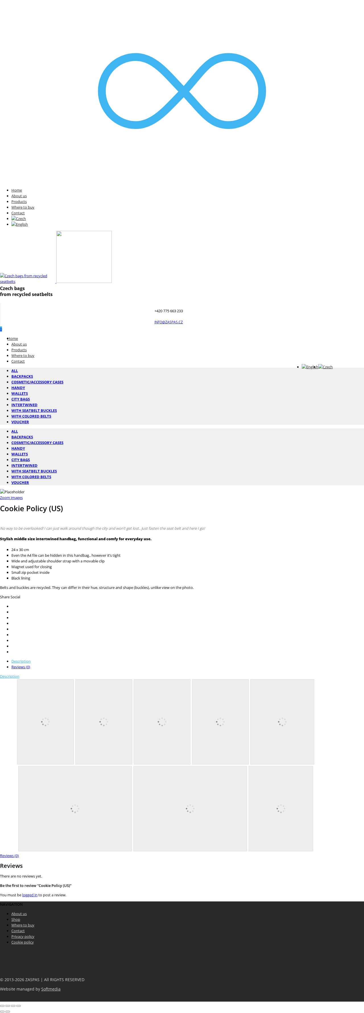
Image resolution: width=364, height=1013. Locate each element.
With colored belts (31, 416)
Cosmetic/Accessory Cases (37, 382)
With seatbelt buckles (34, 410)
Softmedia (51, 989)
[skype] (12, 651)
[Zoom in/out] (18, 1006)
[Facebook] (12, 612)
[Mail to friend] (12, 634)
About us (19, 195)
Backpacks (22, 376)
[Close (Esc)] (2, 1006)
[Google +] (12, 629)
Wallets (19, 393)
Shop (15, 919)
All (14, 370)
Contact (18, 212)
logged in (30, 894)
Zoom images (11, 497)
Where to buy (22, 207)
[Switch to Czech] (18, 218)
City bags (20, 399)
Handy (18, 387)
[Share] (7, 1006)
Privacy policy (22, 936)
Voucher (20, 421)
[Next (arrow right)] (7, 1011)
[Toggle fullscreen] (13, 1006)
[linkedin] (12, 640)
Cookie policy (22, 942)
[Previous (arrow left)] (2, 1011)
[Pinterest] (12, 623)
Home (16, 190)
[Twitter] (12, 606)
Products (19, 201)
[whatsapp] (12, 646)
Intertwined (24, 404)
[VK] (12, 617)
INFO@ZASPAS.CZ (168, 322)
